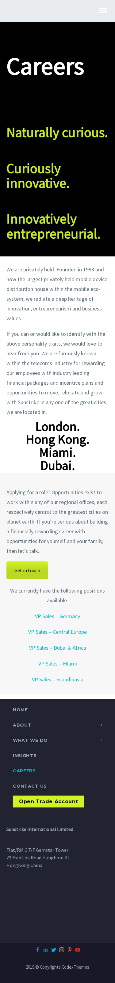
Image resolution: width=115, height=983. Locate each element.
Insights (25, 755)
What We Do (30, 740)
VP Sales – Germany (57, 616)
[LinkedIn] (45, 949)
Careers (24, 771)
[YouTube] (77, 949)
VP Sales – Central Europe (57, 631)
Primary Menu (103, 10)
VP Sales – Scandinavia (57, 679)
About (22, 725)
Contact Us (30, 786)
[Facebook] (37, 949)
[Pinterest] (69, 949)
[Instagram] (61, 949)
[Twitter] (53, 949)
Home (20, 710)
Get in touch (27, 570)
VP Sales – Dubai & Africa (57, 647)
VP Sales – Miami (57, 663)
